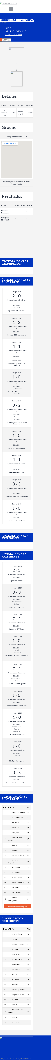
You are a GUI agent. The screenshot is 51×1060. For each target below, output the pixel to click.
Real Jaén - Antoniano (16, 472)
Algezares (15, 1000)
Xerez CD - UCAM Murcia (16, 448)
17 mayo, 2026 (17, 614)
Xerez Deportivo (18, 883)
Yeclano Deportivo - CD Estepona (16, 364)
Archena (15, 984)
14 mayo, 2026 (17, 566)
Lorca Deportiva (18, 855)
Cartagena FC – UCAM (5, 219)
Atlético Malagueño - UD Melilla (17, 496)
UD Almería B (16, 893)
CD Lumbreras (17, 959)
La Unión (15, 850)
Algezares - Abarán (16, 581)
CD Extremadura (18, 817)
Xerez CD (15, 827)
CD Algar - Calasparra (16, 761)
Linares (15, 845)
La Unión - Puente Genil (16, 521)
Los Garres (16, 954)
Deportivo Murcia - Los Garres (16, 706)
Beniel (14, 1005)
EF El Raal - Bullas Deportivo (16, 684)
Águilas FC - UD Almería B (17, 311)
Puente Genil (17, 877)
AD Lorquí (15, 979)
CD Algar (15, 949)
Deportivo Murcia (18, 995)
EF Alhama (16, 964)
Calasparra (16, 969)
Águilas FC (15, 822)
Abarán (15, 974)
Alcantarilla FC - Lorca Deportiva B (16, 656)
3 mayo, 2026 (16, 292)
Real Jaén (15, 833)
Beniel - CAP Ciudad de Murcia (16, 783)
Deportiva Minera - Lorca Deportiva (17, 393)
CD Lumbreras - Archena (16, 734)
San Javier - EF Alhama (17, 629)
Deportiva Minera (18, 812)
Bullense (15, 1017)
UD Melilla (15, 888)
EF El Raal (15, 1022)
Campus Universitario (16, 137)
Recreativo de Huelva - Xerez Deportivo (16, 423)
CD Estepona (16, 872)
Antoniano (16, 867)
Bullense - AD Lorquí (16, 607)
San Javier (15, 939)
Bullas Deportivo (18, 944)
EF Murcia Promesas (5, 211)
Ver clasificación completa (17, 907)
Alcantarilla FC (17, 934)
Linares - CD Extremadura (16, 335)
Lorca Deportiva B (18, 990)
